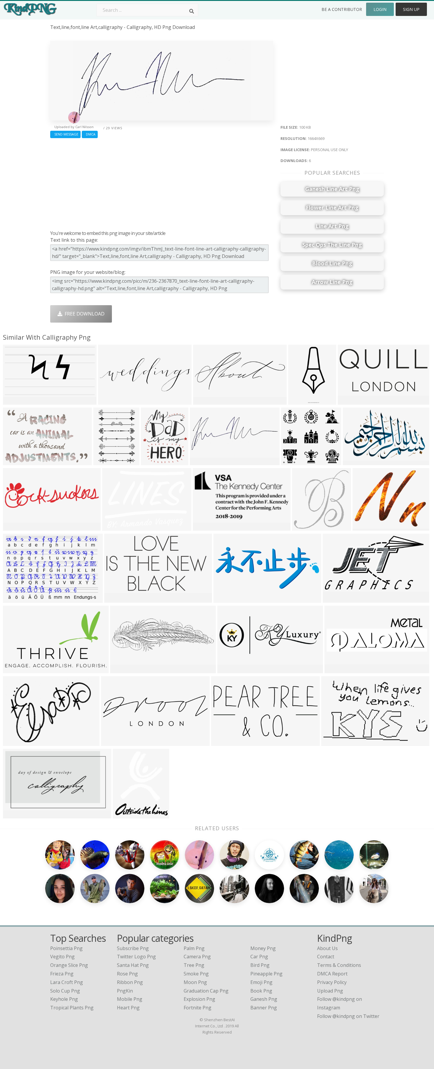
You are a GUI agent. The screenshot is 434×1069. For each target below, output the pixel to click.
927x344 (109, 401)
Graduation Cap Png (206, 991)
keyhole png (64, 999)
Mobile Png (129, 999)
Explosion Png (199, 999)
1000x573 (15, 815)
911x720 (363, 527)
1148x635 (15, 669)
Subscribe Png (133, 948)
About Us (327, 948)
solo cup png (65, 991)
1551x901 (333, 742)
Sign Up (411, 9)
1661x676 (225, 599)
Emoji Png (261, 982)
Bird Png (260, 965)
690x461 (14, 461)
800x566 (14, 599)
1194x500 (205, 401)
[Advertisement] (161, 182)
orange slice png (69, 965)
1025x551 (15, 401)
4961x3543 (356, 461)
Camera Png (197, 956)
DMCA (89, 134)
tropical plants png (72, 1007)
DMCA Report (332, 973)
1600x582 (122, 669)
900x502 (14, 527)
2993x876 (113, 742)
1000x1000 (301, 401)
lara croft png (66, 982)
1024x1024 (154, 461)
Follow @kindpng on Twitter (348, 1016)
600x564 (292, 461)
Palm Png (194, 948)
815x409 (222, 742)
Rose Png (127, 973)
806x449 (113, 527)
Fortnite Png (197, 1007)
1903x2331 (126, 815)
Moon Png (195, 982)
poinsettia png (66, 948)
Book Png (261, 991)
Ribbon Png (130, 982)
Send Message (65, 134)
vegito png (62, 956)
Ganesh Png (263, 999)
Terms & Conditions (339, 965)
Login (379, 9)
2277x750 (336, 669)
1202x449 (229, 669)
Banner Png (263, 1007)
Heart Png (128, 1007)
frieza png (62, 973)
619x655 (303, 527)
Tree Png (194, 965)
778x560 (14, 742)
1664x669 (202, 461)
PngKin (125, 991)
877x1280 (105, 461)
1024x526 (205, 527)
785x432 (115, 599)
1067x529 (350, 401)
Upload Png (330, 991)
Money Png (263, 948)
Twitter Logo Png (136, 956)
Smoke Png (196, 973)
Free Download (83, 313)
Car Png (259, 956)
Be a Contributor (342, 9)
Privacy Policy (332, 982)
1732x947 (335, 599)
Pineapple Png (266, 973)
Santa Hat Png (133, 965)
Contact (325, 956)
